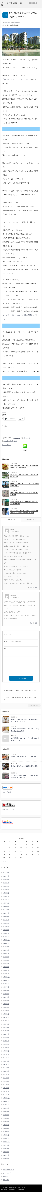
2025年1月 (6, 933)
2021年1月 (6, 1094)
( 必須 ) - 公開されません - (14, 641)
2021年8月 (6, 1071)
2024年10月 (6, 943)
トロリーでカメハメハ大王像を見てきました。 (24, 767)
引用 (36, 587)
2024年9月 (6, 946)
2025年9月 (6, 906)
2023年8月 (6, 990)
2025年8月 (6, 909)
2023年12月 (6, 977)
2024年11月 (6, 940)
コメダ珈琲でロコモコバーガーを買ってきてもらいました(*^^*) (25, 739)
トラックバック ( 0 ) (31, 519)
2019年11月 (6, 1141)
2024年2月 (6, 970)
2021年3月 (6, 1088)
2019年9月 (6, 1148)
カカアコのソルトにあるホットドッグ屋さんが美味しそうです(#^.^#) (24, 467)
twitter (33, 3)
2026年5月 (6, 882)
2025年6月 (6, 916)
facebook (35, 3)
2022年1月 (6, 1054)
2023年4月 (6, 1004)
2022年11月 (6, 1020)
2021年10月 (6, 1064)
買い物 (15, 441)
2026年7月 (6, 876)
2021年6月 (6, 1077)
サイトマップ (6, 1173)
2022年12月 (6, 1017)
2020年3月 (6, 1128)
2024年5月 (6, 960)
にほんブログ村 (6, 792)
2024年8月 (6, 950)
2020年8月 (6, 1111)
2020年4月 (6, 1125)
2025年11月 (6, 903)
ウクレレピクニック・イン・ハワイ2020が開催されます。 (24, 485)
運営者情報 (6, 1180)
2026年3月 (6, 889)
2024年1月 (6, 973)
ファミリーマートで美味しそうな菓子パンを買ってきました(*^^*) (25, 730)
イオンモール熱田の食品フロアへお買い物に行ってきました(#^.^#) (25, 776)
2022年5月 (6, 1040)
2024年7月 (6, 953)
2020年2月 (6, 1131)
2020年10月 (6, 1104)
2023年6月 (6, 997)
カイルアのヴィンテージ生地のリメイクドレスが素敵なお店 (24, 503)
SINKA (14, 1189)
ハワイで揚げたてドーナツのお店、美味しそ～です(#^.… (20, 690)
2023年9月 (6, 987)
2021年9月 (6, 1067)
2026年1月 (6, 896)
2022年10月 (6, 1024)
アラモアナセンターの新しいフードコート (24, 756)
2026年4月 (6, 886)
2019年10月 (6, 1145)
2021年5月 (6, 1081)
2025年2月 (6, 930)
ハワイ (11, 441)
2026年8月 (6, 872)
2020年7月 (6, 1115)
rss (30, 3)
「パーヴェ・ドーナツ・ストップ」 (15, 79)
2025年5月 (6, 919)
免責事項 (5, 1176)
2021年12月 (6, 1057)
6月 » (4, 861)
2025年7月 (6, 913)
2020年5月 (6, 1121)
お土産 (6, 441)
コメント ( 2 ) (11, 519)
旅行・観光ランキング (8, 809)
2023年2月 (6, 1010)
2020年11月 (6, 1101)
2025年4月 (6, 923)
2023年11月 (6, 980)
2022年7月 (6, 1034)
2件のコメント (17, 22)
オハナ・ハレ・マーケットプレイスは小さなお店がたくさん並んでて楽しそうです (24, 512)
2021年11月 (6, 1061)
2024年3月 (6, 967)
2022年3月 (6, 1047)
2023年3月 (6, 1007)
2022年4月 (6, 1044)
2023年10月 (6, 983)
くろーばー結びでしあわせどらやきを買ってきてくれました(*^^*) (25, 720)
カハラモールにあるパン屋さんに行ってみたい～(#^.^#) (24, 476)
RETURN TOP (34, 705)
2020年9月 (6, 1108)
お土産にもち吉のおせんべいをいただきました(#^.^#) (24, 494)
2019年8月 (6, 1152)
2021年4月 (6, 1084)
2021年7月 (6, 1074)
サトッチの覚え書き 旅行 (11, 4)
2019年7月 (6, 1155)
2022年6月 (6, 1037)
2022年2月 (6, 1051)
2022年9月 (6, 1027)
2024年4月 (6, 963)
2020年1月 (6, 1135)
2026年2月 (6, 893)
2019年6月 (6, 1158)
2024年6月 (6, 956)
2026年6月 (6, 879)
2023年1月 (6, 1014)
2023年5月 (6, 1000)
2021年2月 (6, 1091)
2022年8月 (6, 1030)
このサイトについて (8, 1169)
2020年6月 (6, 1118)
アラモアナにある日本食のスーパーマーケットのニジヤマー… (21, 698)
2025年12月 (6, 899)
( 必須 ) (8, 634)
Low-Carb (21, 1189)
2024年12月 (6, 936)
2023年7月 (6, 994)
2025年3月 (6, 926)
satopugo (7, 22)
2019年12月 (6, 1138)
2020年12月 (6, 1098)
